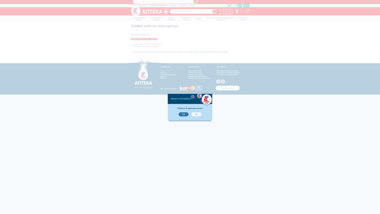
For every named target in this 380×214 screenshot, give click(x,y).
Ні (196, 114)
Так (183, 114)
